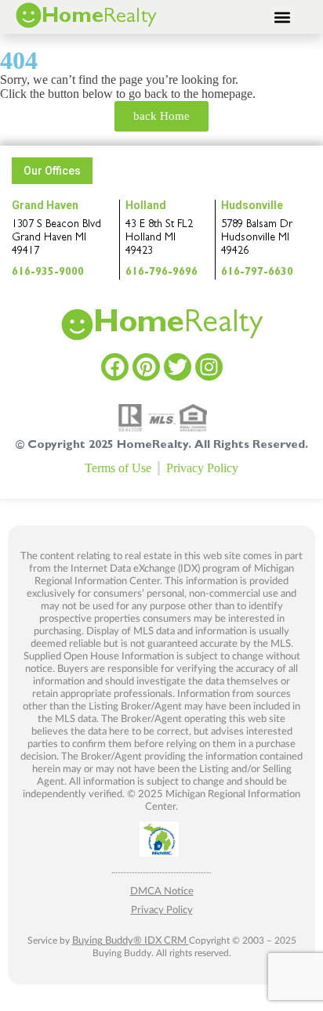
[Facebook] (115, 367)
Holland (145, 205)
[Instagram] (209, 367)
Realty (178, 325)
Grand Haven (45, 205)
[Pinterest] (146, 367)
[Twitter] (177, 367)
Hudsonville (252, 205)
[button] (283, 17)
